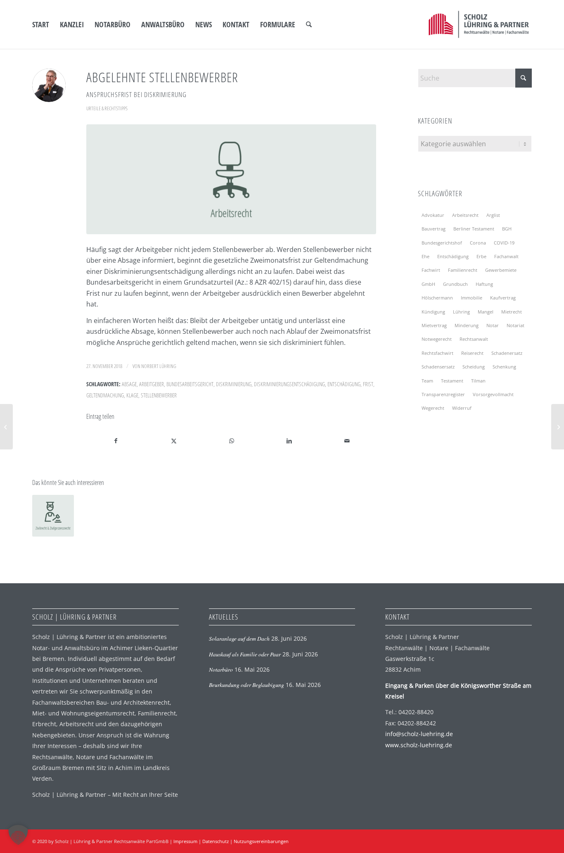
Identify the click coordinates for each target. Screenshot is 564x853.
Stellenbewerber (159, 395)
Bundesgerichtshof (442, 243)
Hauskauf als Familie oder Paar (245, 654)
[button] (18, 835)
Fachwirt (431, 270)
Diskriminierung (233, 384)
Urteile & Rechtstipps (107, 108)
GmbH (428, 284)
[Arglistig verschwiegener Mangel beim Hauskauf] (557, 426)
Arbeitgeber (151, 384)
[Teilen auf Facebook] (116, 440)
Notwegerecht (437, 339)
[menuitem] (41, 24)
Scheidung (473, 367)
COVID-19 (504, 243)
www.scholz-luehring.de (418, 745)
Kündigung (433, 312)
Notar (492, 325)
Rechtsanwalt (474, 339)
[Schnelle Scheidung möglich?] (6, 426)
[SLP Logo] (479, 24)
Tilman (478, 381)
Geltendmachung (105, 395)
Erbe (481, 256)
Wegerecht (433, 408)
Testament (452, 381)
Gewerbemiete (501, 270)
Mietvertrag (434, 325)
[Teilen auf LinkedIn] (289, 440)
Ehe (425, 256)
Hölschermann (437, 298)
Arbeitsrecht (465, 215)
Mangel (485, 312)
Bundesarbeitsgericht (189, 384)
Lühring (461, 312)
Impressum (185, 841)
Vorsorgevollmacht (493, 394)
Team (427, 381)
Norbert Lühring (158, 366)
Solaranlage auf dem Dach (239, 638)
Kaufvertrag (503, 298)
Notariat (515, 325)
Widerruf (462, 408)
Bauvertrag (434, 229)
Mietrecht (511, 312)
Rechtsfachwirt (437, 353)
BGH (507, 229)
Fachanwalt (506, 256)
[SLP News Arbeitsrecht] (231, 179)
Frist (368, 384)
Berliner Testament (473, 229)
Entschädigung (343, 384)
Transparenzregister (443, 394)
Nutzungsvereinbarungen (261, 841)
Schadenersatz (506, 353)
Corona (478, 243)
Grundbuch (455, 284)
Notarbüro (221, 669)
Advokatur (433, 215)
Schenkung (504, 367)
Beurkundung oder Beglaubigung (246, 685)
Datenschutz (215, 841)
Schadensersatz (438, 367)
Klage (132, 395)
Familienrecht (462, 270)
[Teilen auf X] (173, 440)
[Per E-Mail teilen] (347, 440)
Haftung (484, 284)
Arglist (493, 215)
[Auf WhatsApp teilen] (231, 440)
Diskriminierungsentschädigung (289, 384)
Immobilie (471, 298)
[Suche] (309, 24)
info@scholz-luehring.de (419, 734)
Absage (129, 384)
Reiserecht (472, 353)
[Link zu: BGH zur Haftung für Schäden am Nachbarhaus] (53, 516)
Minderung (467, 325)
